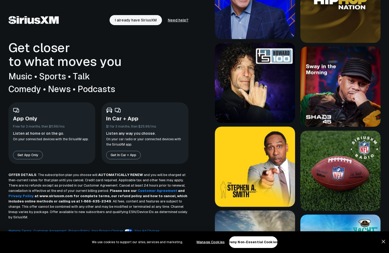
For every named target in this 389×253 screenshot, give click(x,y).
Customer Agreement (157, 190)
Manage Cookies (211, 242)
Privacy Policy (21, 196)
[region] (194, 242)
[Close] (383, 241)
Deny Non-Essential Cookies (253, 242)
